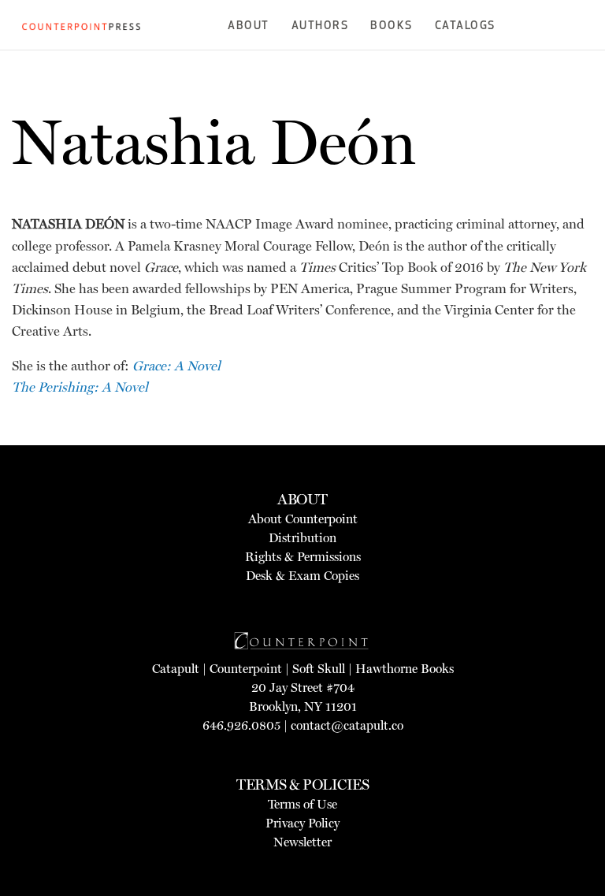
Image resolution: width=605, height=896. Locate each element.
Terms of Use (302, 804)
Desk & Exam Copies (302, 575)
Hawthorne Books (404, 668)
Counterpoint (246, 668)
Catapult (175, 668)
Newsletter (302, 842)
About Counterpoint (303, 518)
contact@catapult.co (347, 725)
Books (391, 26)
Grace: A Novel (176, 366)
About (248, 26)
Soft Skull (318, 668)
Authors (320, 26)
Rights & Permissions (303, 556)
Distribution (302, 537)
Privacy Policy (302, 823)
